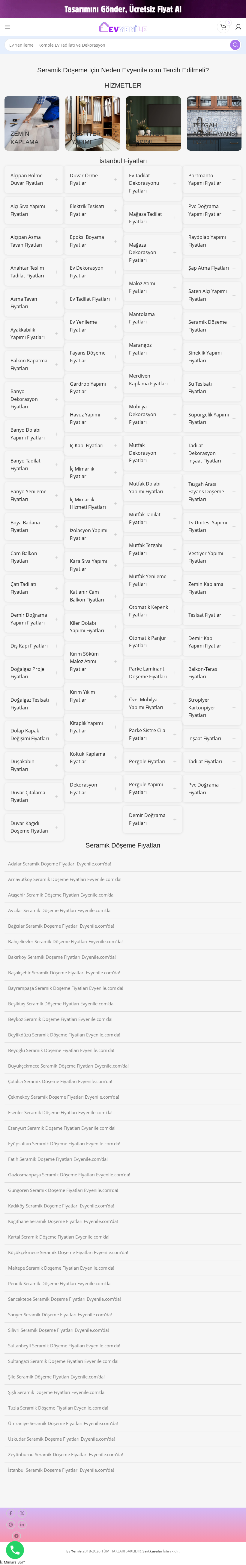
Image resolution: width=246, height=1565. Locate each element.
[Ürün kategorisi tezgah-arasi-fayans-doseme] (214, 123)
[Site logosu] (123, 26)
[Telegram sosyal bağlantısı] (16, 1536)
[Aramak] (235, 45)
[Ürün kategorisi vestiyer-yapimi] (92, 123)
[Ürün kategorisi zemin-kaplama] (31, 123)
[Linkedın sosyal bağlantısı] (22, 1524)
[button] (12, 1562)
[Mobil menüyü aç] (8, 27)
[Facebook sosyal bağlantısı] (10, 1513)
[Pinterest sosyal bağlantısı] (10, 1524)
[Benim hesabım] (238, 27)
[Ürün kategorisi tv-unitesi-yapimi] (153, 123)
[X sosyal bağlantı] (22, 1513)
